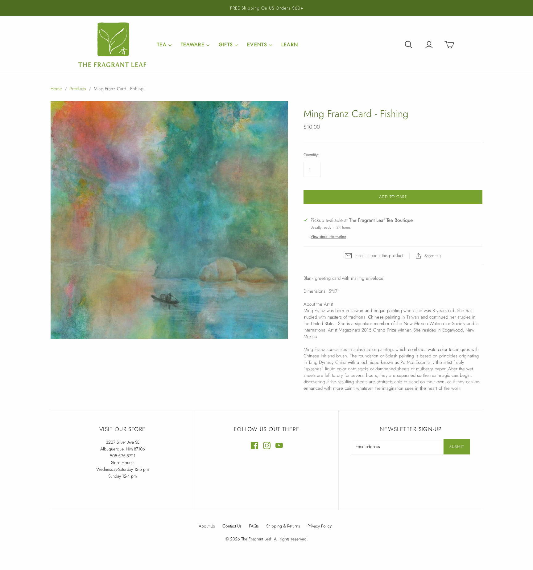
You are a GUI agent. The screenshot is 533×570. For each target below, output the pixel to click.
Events (257, 44)
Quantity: (311, 155)
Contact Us (232, 526)
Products (78, 88)
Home (56, 88)
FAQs (254, 526)
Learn (289, 44)
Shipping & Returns (283, 526)
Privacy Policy (320, 526)
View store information (328, 236)
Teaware (193, 44)
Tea (162, 44)
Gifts (226, 44)
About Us (207, 526)
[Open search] (408, 45)
